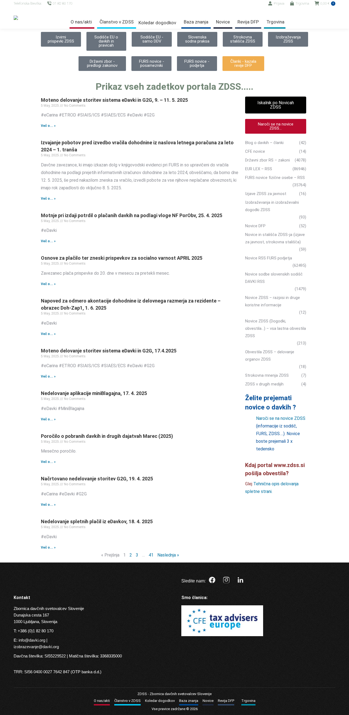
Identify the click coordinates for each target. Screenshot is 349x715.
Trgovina (302, 3)
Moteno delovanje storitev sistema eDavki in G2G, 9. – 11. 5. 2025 (114, 100)
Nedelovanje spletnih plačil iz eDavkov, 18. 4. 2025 (97, 521)
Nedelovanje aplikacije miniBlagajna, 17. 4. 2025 (94, 393)
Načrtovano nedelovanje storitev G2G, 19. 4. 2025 (97, 478)
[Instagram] (226, 580)
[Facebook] (212, 580)
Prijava (279, 3)
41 (151, 555)
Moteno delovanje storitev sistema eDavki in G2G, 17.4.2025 (108, 351)
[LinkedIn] (240, 580)
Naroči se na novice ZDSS (280, 418)
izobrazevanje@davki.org (36, 646)
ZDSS (142, 694)
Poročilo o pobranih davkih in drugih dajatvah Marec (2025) (107, 436)
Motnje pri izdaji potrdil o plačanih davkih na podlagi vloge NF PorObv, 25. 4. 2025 (131, 215)
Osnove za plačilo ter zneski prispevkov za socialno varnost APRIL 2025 (121, 258)
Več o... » (48, 126)
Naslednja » (168, 555)
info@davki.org (32, 640)
